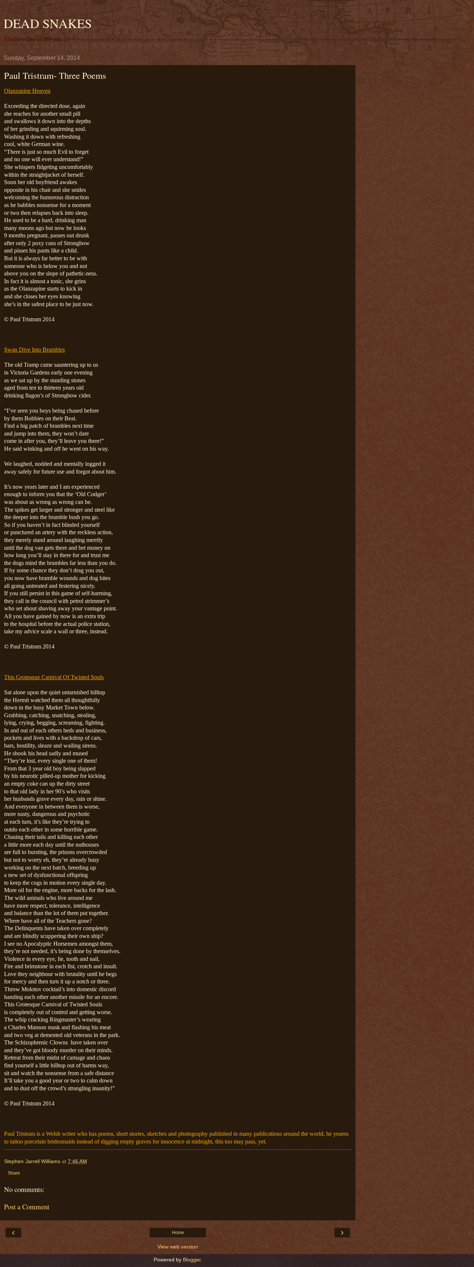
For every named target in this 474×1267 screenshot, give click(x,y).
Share (14, 1173)
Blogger (192, 1260)
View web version (177, 1247)
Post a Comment (26, 1206)
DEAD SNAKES (48, 23)
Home (178, 1232)
